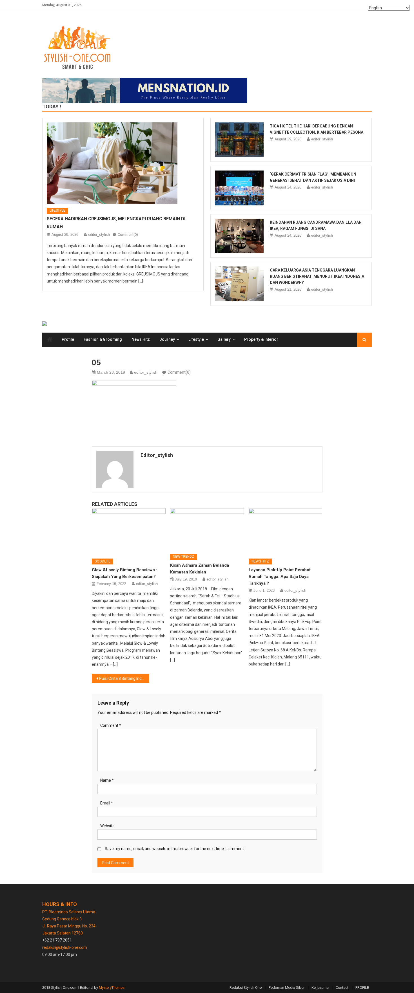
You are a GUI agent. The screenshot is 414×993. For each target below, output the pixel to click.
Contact (342, 987)
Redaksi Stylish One (246, 987)
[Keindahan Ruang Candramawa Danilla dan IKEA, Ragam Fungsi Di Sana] (239, 236)
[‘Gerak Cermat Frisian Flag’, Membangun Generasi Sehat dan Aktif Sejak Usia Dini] (239, 188)
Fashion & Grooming (103, 339)
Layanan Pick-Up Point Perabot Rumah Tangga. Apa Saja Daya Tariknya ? (280, 576)
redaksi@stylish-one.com (64, 947)
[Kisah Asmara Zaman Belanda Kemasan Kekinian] (207, 529)
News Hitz (141, 339)
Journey (167, 339)
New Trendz (183, 557)
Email (106, 803)
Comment (110, 725)
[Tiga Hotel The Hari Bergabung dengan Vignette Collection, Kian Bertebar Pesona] (239, 139)
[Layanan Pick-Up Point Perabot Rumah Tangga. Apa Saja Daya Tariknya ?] (285, 531)
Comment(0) (128, 234)
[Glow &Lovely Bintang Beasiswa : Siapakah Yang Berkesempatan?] (129, 531)
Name (107, 780)
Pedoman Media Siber (286, 987)
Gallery (224, 339)
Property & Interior (261, 339)
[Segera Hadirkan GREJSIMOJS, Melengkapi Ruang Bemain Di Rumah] (123, 163)
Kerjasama (320, 987)
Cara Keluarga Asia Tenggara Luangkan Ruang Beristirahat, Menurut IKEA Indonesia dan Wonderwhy (317, 276)
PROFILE (362, 987)
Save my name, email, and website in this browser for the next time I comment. (175, 848)
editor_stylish (99, 234)
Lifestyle (57, 210)
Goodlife (102, 561)
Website (107, 826)
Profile (68, 339)
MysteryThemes (111, 987)
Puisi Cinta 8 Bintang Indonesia (124, 678)
